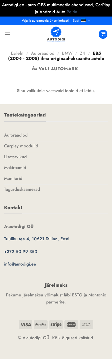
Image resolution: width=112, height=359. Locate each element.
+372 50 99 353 (20, 251)
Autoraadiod (42, 53)
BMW (67, 53)
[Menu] (7, 34)
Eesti (76, 20)
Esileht (17, 53)
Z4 (82, 53)
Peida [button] (72, 12)
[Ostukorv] (103, 34)
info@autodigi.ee (20, 264)
